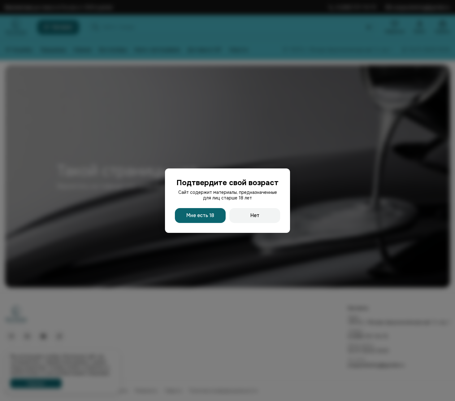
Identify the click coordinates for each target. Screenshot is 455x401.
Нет (254, 215)
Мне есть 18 (200, 215)
